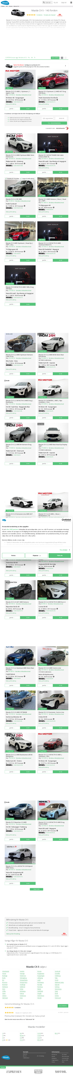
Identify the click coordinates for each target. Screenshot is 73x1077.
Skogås (39, 993)
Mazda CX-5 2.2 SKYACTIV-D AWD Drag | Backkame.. (19, 401)
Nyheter (53, 1056)
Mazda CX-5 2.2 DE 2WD (14, 199)
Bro (3, 980)
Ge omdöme (63, 1006)
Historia (53, 1062)
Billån (63, 1062)
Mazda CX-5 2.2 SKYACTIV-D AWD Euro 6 (52, 602)
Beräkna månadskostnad (23, 95)
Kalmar (22, 993)
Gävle (4, 993)
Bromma (4, 982)
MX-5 (56, 1033)
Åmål (56, 993)
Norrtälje (39, 984)
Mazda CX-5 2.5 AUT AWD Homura (17, 602)
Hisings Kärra (23, 982)
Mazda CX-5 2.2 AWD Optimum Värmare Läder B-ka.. (19, 355)
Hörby (21, 989)
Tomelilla (57, 973)
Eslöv (3, 989)
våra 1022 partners (12, 529)
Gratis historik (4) (17, 721)
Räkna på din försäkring (13, 934)
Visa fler (36, 889)
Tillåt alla (59, 555)
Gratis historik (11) (18, 102)
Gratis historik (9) (17, 411)
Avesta (4, 973)
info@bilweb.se (26, 1057)
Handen (22, 971)
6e (21, 1033)
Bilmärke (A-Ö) (23, 57)
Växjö (56, 991)
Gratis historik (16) (50, 611)
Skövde (39, 998)
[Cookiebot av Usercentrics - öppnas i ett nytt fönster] (63, 520)
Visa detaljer (63, 550)
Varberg (57, 987)
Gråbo (4, 991)
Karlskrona (23, 995)
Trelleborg (57, 975)
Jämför (11, 108)
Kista (21, 998)
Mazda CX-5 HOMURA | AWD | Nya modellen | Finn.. (50, 401)
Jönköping (22, 991)
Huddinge (22, 984)
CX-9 (38, 1037)
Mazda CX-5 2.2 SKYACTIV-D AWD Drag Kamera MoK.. (51, 823)
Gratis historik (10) (18, 365)
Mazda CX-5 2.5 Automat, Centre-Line (51, 712)
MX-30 (39, 1040)
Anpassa (35, 555)
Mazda (10, 6)
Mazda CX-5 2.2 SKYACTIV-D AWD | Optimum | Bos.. (50, 755)
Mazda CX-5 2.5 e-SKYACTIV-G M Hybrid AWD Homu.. (19, 867)
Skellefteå (40, 991)
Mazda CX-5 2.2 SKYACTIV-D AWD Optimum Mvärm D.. (50, 244)
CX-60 (39, 1035)
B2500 (22, 1035)
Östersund (58, 998)
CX (21, 1037)
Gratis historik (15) (50, 165)
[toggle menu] (71, 2)
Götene (4, 995)
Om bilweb (64, 1054)
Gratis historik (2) (50, 765)
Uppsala (57, 984)
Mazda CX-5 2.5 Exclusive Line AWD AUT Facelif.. (19, 515)
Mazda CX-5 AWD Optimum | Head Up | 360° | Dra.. (19, 244)
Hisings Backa (24, 980)
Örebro (57, 995)
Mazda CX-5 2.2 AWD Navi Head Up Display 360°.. (53, 445)
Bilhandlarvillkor (65, 1056)
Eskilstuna (5, 987)
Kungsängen (40, 975)
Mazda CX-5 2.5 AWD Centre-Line (50, 668)
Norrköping (40, 982)
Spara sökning (55, 57)
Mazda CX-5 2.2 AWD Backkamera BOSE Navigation (19, 755)
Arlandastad (5, 971)
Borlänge (4, 975)
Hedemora (23, 975)
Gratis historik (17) (18, 297)
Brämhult (4, 984)
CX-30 (39, 1033)
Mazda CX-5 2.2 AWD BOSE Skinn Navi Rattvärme (51, 355)
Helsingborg (23, 978)
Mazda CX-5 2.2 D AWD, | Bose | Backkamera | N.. (49, 515)
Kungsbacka (40, 973)
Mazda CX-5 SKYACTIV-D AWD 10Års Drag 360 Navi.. (20, 288)
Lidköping (40, 978)
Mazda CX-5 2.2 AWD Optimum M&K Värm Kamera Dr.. (20, 156)
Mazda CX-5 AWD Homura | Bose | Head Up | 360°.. (52, 200)
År (34, 57)
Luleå (38, 980)
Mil (32, 57)
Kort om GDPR (65, 1060)
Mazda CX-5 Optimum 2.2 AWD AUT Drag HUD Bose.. (52, 92)
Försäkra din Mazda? (50, 15)
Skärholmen (40, 995)
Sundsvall (57, 971)
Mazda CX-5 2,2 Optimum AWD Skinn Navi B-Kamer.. (20, 669)
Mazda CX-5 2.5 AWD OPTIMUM (16, 712)
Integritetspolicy (55, 1060)
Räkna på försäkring (11, 104)
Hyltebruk (22, 987)
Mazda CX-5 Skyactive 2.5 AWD (16, 822)
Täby (56, 978)
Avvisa (13, 555)
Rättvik (39, 989)
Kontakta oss (54, 1054)
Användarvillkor (65, 1058)
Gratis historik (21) (18, 876)
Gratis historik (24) (50, 721)
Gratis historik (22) (18, 208)
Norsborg (40, 987)
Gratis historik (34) (18, 765)
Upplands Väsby (59, 982)
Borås (4, 978)
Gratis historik (49, 209)
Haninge (22, 973)
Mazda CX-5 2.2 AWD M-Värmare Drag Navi (18, 445)
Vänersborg (58, 989)
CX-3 (21, 1040)
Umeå (56, 980)
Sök (7, 6)
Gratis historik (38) (18, 165)
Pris (29, 57)
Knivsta (39, 971)
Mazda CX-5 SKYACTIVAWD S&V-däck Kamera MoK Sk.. (51, 156)
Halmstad (5, 998)
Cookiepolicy (54, 1058)
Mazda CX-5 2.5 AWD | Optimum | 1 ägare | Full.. (18, 92)
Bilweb (3, 6)
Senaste (13, 57)
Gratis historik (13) (50, 253)
